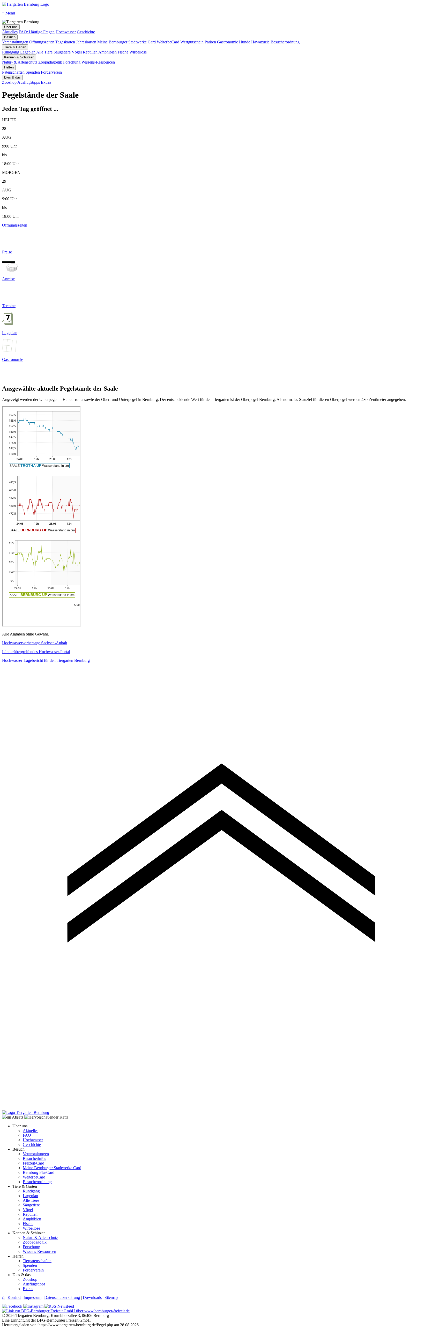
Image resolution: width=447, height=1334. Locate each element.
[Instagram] (33, 1306)
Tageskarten (65, 42)
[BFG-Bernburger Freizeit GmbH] (66, 1311)
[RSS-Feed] (59, 1306)
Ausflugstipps (28, 82)
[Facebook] (12, 1306)
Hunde (244, 42)
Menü (8, 13)
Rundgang (10, 52)
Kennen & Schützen (19, 57)
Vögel (77, 52)
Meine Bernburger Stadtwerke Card (126, 42)
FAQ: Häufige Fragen (37, 32)
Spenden (33, 72)
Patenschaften (13, 72)
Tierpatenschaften (37, 1261)
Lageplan (27, 52)
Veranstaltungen (15, 42)
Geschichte (86, 32)
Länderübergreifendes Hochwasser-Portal (36, 651)
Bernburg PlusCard (38, 1172)
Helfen (9, 67)
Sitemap (111, 1297)
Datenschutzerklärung (62, 1297)
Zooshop (9, 82)
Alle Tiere (44, 52)
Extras (46, 82)
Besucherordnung (285, 42)
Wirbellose (138, 52)
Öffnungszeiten (41, 42)
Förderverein (51, 72)
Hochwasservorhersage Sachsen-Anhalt (34, 643)
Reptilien (90, 52)
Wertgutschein (192, 42)
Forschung (71, 62)
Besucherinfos (34, 1158)
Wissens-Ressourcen (98, 62)
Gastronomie (227, 42)
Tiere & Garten (15, 47)
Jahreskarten (86, 42)
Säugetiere (62, 52)
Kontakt (14, 1297)
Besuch (10, 37)
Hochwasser (66, 32)
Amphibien (107, 52)
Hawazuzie (260, 42)
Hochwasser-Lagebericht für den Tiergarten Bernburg (46, 660)
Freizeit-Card (33, 1163)
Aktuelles (10, 32)
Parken (210, 42)
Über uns (11, 27)
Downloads (92, 1297)
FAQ (27, 1135)
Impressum (32, 1297)
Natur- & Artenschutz (19, 62)
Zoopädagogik (50, 62)
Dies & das (12, 77)
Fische (123, 52)
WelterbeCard (168, 42)
